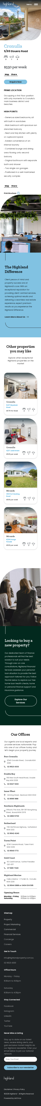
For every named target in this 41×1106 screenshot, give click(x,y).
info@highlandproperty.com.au (19, 957)
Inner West (9, 791)
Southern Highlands (14, 806)
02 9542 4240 (13, 833)
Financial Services (12, 934)
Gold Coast (9, 858)
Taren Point (10, 840)
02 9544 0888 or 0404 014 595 (20, 885)
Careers (8, 944)
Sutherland (10, 823)
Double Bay (9, 774)
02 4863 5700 (13, 816)
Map (7, 74)
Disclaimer (8, 1089)
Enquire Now (16, 82)
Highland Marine (12, 875)
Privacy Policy (19, 1089)
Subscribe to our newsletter (20, 1067)
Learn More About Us (15, 317)
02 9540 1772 (13, 851)
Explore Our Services (21, 701)
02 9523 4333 (13, 766)
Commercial (10, 929)
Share (14, 74)
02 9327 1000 (13, 784)
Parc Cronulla (11, 756)
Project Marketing (12, 924)
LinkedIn (7, 1016)
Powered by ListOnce (12, 1098)
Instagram (9, 1011)
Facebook (8, 1006)
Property (8, 919)
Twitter (7, 1021)
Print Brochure (10, 193)
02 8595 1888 (12, 799)
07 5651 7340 (13, 868)
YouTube (8, 1026)
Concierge (9, 939)
